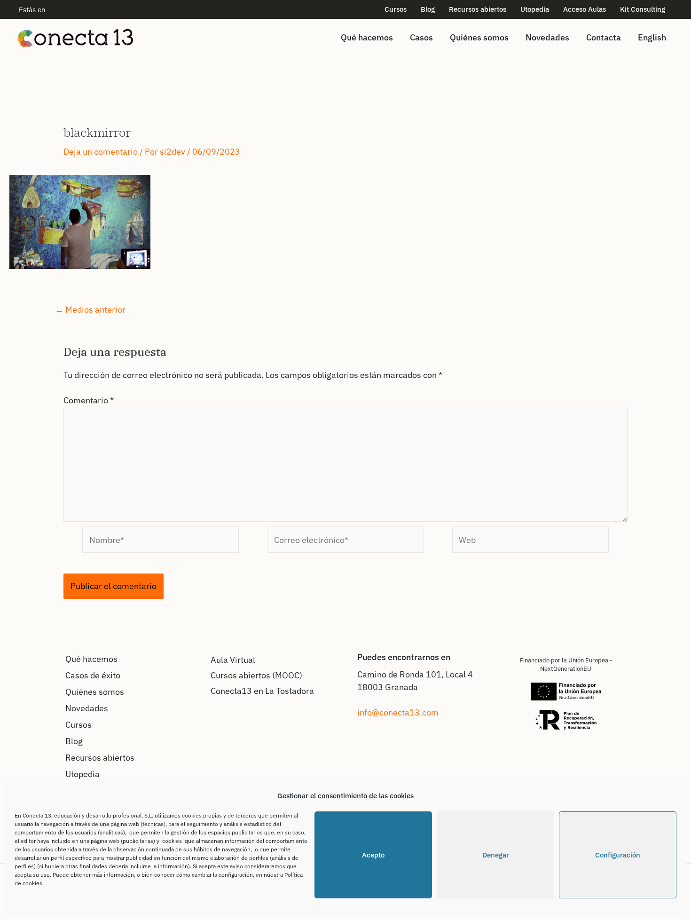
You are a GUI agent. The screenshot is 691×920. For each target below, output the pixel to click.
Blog (428, 9)
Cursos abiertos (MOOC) (256, 675)
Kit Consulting (642, 9)
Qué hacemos (367, 37)
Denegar (495, 854)
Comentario (88, 400)
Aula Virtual (233, 659)
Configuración (617, 854)
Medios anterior (90, 310)
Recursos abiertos (477, 9)
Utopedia (534, 9)
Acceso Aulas (584, 9)
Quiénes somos (479, 37)
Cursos (396, 9)
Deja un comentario (100, 151)
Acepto (373, 854)
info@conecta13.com (398, 712)
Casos (421, 37)
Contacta (603, 37)
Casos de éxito (92, 675)
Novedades (547, 37)
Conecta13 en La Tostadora (262, 690)
